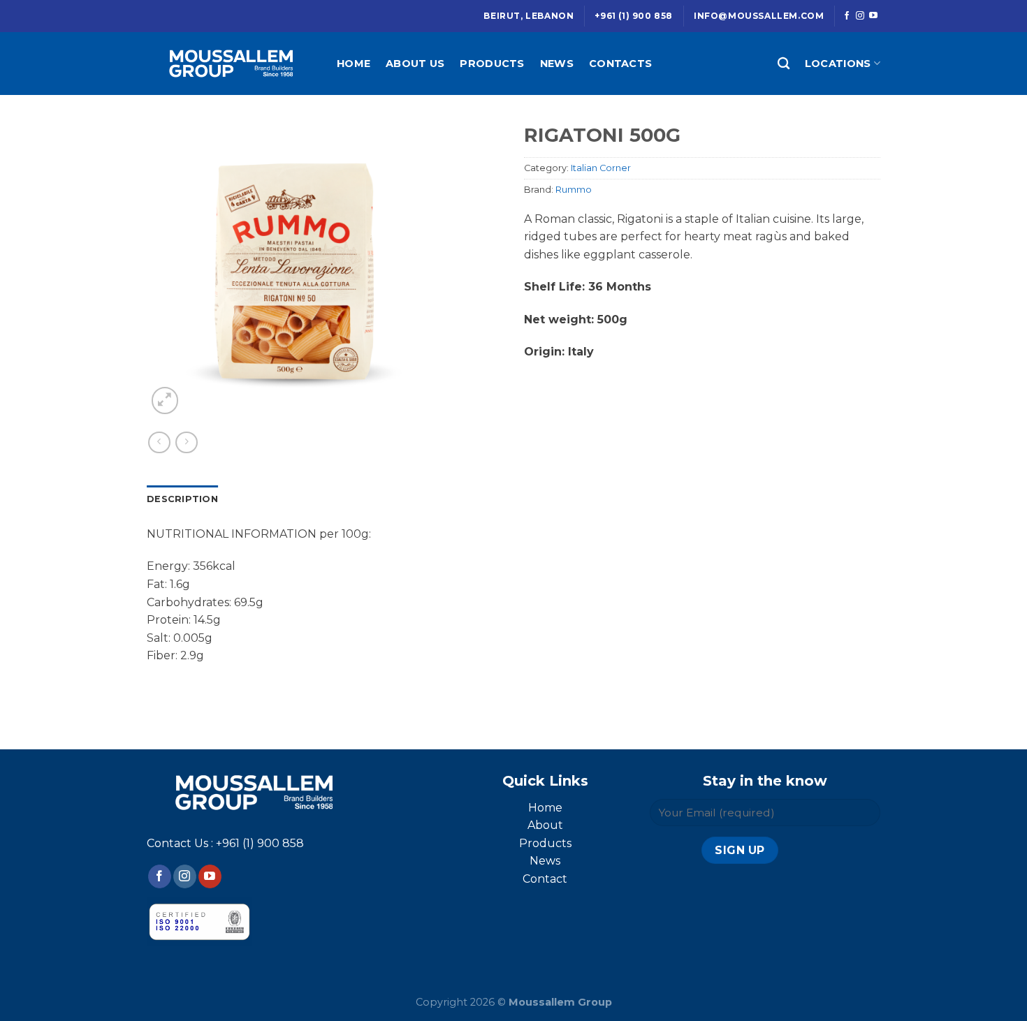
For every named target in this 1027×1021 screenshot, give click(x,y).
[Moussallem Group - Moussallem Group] (231, 63)
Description (182, 499)
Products (492, 63)
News (557, 63)
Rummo (573, 189)
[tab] (182, 499)
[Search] (783, 64)
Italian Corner (601, 168)
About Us (415, 63)
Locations (838, 63)
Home (353, 63)
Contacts (620, 63)
